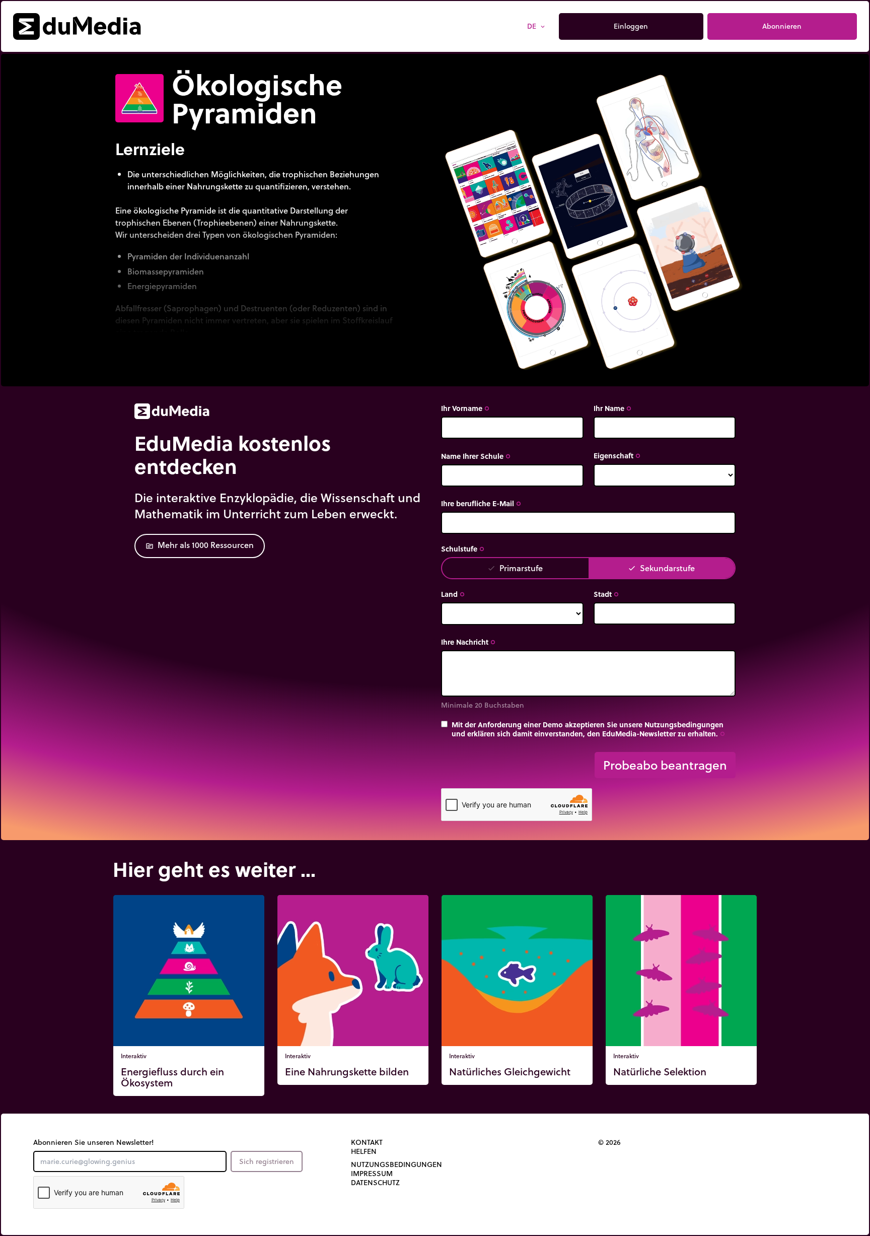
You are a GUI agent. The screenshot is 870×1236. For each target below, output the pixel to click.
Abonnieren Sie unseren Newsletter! (93, 1142)
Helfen (364, 1151)
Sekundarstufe (661, 568)
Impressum (372, 1174)
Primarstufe (515, 568)
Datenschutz (375, 1183)
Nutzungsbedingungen (396, 1164)
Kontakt (367, 1142)
